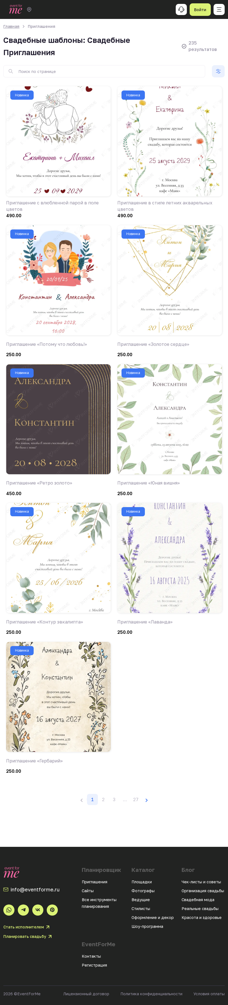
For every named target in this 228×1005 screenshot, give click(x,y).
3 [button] (114, 799)
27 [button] (135, 799)
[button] (124, 799)
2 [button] (103, 799)
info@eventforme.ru (35, 889)
